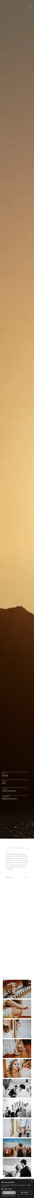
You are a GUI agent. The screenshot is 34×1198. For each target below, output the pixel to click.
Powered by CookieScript (9, 1196)
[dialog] (17, 1188)
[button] (17, 1189)
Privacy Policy (5, 1187)
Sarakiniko (24, 865)
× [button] (32, 1181)
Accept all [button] (9, 1192)
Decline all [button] (24, 1192)
